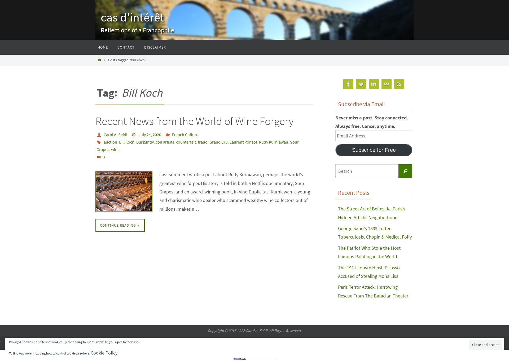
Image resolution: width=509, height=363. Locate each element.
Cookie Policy (104, 353)
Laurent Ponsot (243, 142)
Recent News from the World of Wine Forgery (194, 121)
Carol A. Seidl (115, 134)
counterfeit (186, 142)
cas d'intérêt (132, 17)
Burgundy (145, 142)
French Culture (185, 134)
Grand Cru (218, 142)
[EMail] (386, 84)
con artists (165, 142)
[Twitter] (361, 84)
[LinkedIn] (374, 84)
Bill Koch (126, 142)
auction (110, 142)
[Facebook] (348, 84)
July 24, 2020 (149, 134)
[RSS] (399, 84)
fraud (203, 142)
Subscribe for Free (374, 150)
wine (115, 149)
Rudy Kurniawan (273, 142)
